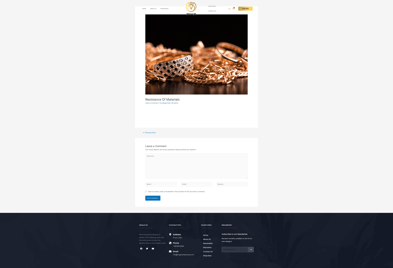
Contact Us (212, 11)
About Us (153, 9)
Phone (176, 243)
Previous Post (149, 133)
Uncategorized (165, 103)
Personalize (164, 9)
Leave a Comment (151, 103)
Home (144, 9)
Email (175, 251)
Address (177, 234)
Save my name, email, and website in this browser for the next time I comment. (176, 192)
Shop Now (207, 255)
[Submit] (251, 249)
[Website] (232, 185)
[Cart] (233, 9)
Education (212, 6)
